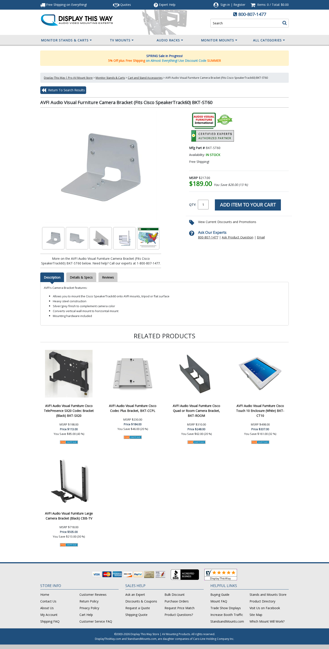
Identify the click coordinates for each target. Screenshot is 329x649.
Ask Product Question (237, 237)
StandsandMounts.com (227, 621)
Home (44, 594)
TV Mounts (120, 40)
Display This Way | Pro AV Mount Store (68, 78)
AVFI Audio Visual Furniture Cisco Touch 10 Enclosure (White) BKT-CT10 (260, 411)
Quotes (125, 4)
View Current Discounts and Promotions (227, 222)
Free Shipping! (66, 4)
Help (167, 4)
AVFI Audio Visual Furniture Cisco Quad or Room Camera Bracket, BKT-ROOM (196, 411)
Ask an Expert (135, 594)
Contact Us (48, 601)
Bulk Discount (174, 594)
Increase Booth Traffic (226, 615)
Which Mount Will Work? (267, 621)
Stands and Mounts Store (268, 594)
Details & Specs (81, 277)
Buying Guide (219, 594)
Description (52, 277)
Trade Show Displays (225, 608)
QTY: (192, 204)
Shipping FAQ (50, 621)
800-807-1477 (252, 14)
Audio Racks (168, 40)
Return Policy (88, 601)
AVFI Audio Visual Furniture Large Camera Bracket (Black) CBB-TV (69, 515)
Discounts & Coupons (141, 601)
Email (261, 237)
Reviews (108, 277)
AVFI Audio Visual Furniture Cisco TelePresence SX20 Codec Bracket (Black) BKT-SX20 (69, 411)
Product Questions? (178, 615)
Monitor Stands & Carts (65, 40)
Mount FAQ (218, 601)
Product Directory (262, 601)
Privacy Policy (89, 608)
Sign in (225, 4)
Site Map (256, 615)
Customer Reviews (93, 594)
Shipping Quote (136, 615)
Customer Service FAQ (95, 621)
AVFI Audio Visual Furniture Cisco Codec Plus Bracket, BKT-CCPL (132, 408)
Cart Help (86, 615)
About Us (47, 608)
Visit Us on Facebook (265, 608)
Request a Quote (137, 608)
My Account (49, 615)
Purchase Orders (176, 601)
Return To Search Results (66, 90)
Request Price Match (179, 608)
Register (239, 4)
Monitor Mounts (217, 40)
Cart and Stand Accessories (145, 78)
